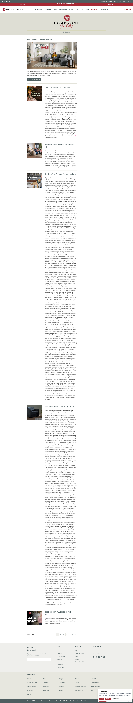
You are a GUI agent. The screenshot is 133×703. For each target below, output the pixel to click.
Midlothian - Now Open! (80, 687)
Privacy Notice (59, 701)
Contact (94, 651)
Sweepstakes (60, 667)
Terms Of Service (85, 701)
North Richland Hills (95, 687)
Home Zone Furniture (41, 701)
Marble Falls (46, 687)
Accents (71, 9)
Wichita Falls (30, 694)
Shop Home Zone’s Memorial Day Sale (39, 39)
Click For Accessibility (80, 662)
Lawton (77, 683)
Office (87, 9)
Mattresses (63, 9)
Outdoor (80, 9)
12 (72, 634)
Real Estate (60, 664)
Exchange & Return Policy (79, 655)
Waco (92, 690)
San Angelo (61, 690)
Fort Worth (45, 683)
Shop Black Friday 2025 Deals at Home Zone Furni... (59, 613)
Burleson (77, 679)
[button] (38, 9)
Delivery (59, 654)
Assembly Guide (61, 656)
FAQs (76, 651)
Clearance (94, 9)
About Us (59, 659)
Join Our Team (60, 662)
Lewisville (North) (95, 683)
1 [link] (60, 634)
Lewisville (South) (31, 687)
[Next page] (75, 634)
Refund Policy (77, 701)
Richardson (30, 690)
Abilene (29, 679)
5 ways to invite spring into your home (57, 87)
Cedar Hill (93, 679)
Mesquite (61, 687)
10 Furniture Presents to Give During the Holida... (61, 406)
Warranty (77, 659)
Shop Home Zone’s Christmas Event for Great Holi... (59, 145)
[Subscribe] (49, 659)
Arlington (61, 679)
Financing (59, 651)
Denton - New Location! (33, 683)
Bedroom (48, 9)
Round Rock (46, 690)
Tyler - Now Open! (79, 690)
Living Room (38, 9)
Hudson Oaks (62, 683)
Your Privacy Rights (68, 701)
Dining (55, 9)
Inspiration (104, 9)
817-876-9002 (96, 654)
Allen (44, 679)
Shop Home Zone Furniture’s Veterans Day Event (60, 174)
